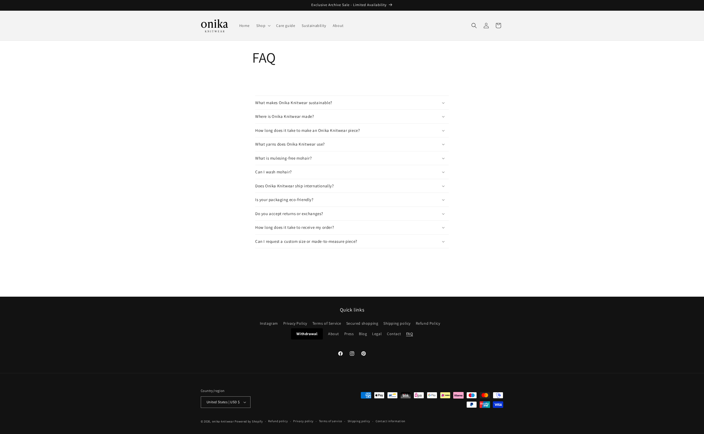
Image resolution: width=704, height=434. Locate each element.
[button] (263, 25)
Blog (363, 333)
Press (349, 333)
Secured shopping (362, 323)
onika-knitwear (223, 421)
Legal (377, 333)
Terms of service (330, 421)
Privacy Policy (295, 323)
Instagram (269, 323)
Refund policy (278, 421)
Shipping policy (397, 323)
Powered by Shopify (249, 421)
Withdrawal (306, 333)
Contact (394, 333)
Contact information (390, 421)
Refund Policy (428, 323)
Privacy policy (303, 421)
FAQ (409, 333)
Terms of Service (326, 323)
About (333, 333)
